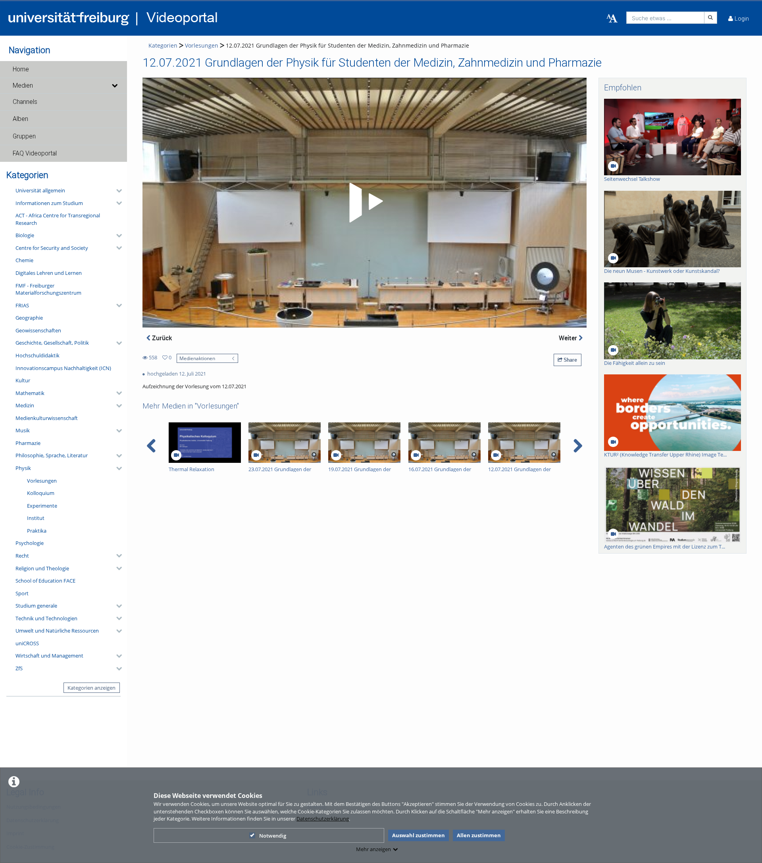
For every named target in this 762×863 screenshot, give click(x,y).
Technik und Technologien (46, 618)
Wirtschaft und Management (49, 655)
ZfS (19, 668)
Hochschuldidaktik (37, 355)
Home (21, 69)
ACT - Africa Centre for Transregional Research (57, 219)
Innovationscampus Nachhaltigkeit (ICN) (63, 368)
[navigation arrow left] (151, 446)
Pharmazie (27, 443)
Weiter (569, 338)
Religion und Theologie (42, 568)
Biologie (24, 235)
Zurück (161, 338)
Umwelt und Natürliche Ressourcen (57, 630)
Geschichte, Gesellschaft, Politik (52, 342)
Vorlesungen (42, 480)
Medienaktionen (197, 358)
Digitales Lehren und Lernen (48, 272)
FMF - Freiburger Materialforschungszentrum (48, 289)
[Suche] (711, 18)
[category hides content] (117, 190)
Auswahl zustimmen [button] (418, 835)
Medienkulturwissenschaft (46, 418)
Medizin (24, 405)
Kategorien (162, 45)
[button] (63, 69)
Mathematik (29, 393)
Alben (20, 119)
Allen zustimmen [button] (479, 835)
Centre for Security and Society (51, 247)
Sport (22, 593)
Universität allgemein (40, 190)
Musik (22, 430)
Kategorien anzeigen (91, 687)
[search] (665, 18)
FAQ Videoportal (35, 153)
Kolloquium (40, 493)
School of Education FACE (45, 580)
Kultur (22, 380)
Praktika (36, 530)
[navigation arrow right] (578, 446)
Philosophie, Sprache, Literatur (51, 455)
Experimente (42, 505)
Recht (22, 555)
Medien (23, 85)
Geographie (29, 317)
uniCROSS (27, 643)
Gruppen (24, 136)
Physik (23, 468)
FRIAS (22, 305)
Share (569, 359)
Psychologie (29, 543)
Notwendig (272, 835)
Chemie (24, 260)
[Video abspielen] (365, 202)
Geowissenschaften (38, 330)
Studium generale (36, 605)
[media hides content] (114, 85)
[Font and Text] (612, 19)
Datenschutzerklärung (322, 818)
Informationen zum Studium (49, 203)
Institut (35, 518)
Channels (25, 101)
